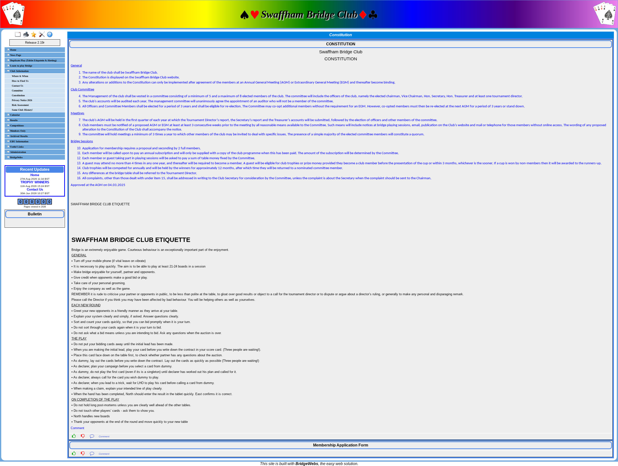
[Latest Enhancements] (35, 35)
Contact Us (17, 85)
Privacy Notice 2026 (22, 100)
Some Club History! (22, 110)
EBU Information (18, 141)
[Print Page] (27, 35)
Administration (17, 152)
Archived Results (18, 136)
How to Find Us (20, 81)
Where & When (20, 76)
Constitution (18, 95)
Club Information (19, 71)
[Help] (51, 35)
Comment (104, 436)
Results (13, 120)
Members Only (17, 131)
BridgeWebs (16, 157)
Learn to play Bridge (20, 65)
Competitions (16, 125)
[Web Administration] (43, 35)
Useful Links (16, 146)
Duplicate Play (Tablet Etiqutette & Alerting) (32, 60)
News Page (15, 55)
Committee (17, 90)
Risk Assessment (20, 105)
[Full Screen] (19, 35)
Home (12, 49)
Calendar (14, 115)
